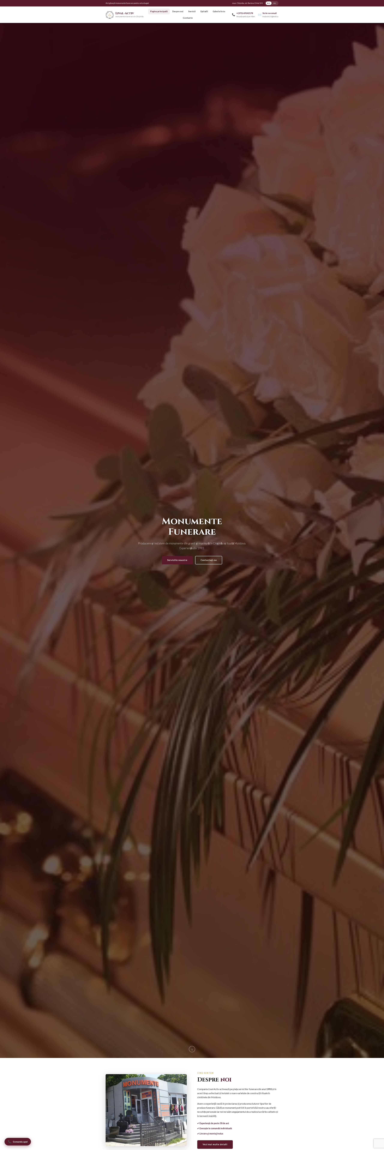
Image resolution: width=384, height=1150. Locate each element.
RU (274, 3)
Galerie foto (219, 11)
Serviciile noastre (177, 560)
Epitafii (204, 11)
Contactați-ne (209, 560)
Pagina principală (159, 11)
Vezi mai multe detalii (215, 1144)
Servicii (192, 11)
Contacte (188, 18)
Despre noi (177, 11)
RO (268, 3)
